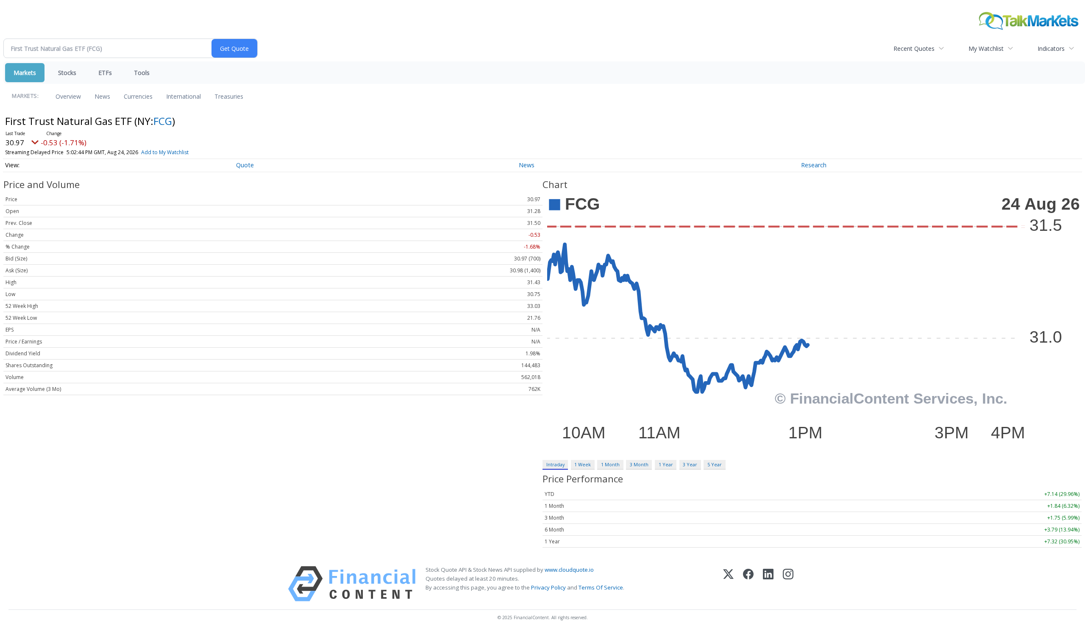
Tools (142, 73)
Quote (245, 165)
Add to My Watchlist (165, 152)
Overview (68, 96)
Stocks (67, 73)
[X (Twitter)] (728, 583)
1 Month (610, 464)
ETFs (105, 73)
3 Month (639, 464)
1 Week (582, 464)
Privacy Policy (548, 587)
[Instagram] (788, 583)
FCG (162, 121)
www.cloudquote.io (569, 569)
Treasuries (228, 96)
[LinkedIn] (768, 583)
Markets (25, 73)
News (102, 96)
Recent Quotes (914, 48)
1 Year (666, 464)
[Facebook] (748, 583)
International (183, 96)
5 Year (714, 464)
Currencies (138, 96)
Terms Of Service (601, 587)
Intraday (555, 464)
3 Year (690, 464)
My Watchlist (986, 48)
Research (813, 165)
